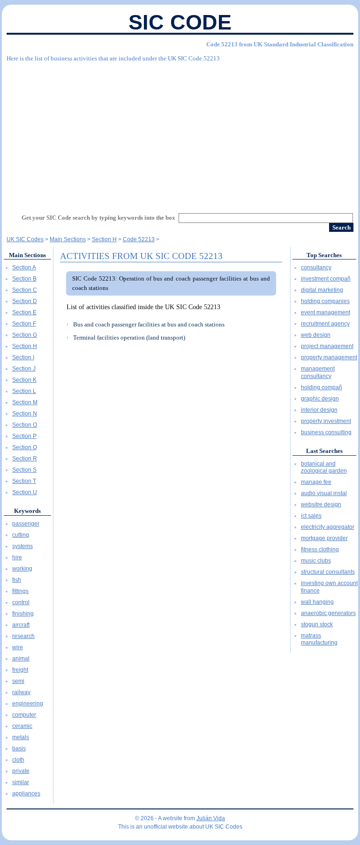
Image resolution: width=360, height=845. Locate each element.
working (22, 568)
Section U (24, 492)
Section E (24, 312)
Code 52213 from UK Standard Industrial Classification (279, 44)
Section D (24, 301)
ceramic (22, 726)
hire (17, 557)
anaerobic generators (328, 613)
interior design (319, 410)
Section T (24, 481)
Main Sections (27, 255)
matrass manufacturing (319, 639)
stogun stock (317, 624)
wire (17, 647)
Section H (24, 346)
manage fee (316, 482)
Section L (24, 391)
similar (20, 782)
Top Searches (324, 255)
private (21, 771)
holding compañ (321, 387)
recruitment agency (325, 323)
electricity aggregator (327, 527)
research (23, 636)
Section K (24, 380)
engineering (27, 703)
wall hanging (317, 602)
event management (325, 312)
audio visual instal (324, 493)
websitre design (321, 504)
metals (20, 737)
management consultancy (318, 372)
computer (24, 715)
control (21, 602)
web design (315, 335)
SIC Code (180, 22)
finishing (23, 613)
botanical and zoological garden (324, 467)
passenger (25, 523)
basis (19, 748)
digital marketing (322, 290)
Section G (24, 335)
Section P (24, 436)
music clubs (316, 560)
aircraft (21, 625)
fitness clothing (320, 549)
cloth (18, 759)
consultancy (316, 267)
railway (21, 692)
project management (327, 346)
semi (18, 681)
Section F (24, 323)
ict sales (311, 515)
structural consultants (328, 572)
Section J (24, 368)
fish (16, 580)
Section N (24, 413)
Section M (25, 402)
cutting (20, 535)
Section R (24, 458)
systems (22, 546)
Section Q (24, 447)
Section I (23, 357)
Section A (24, 267)
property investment (326, 421)
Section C (24, 290)
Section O (24, 425)
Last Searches (324, 450)
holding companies (325, 301)
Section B (24, 278)
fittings (20, 591)
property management (329, 357)
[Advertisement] (180, 133)
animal (21, 658)
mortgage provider (324, 538)
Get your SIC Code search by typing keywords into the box (98, 217)
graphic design (320, 398)
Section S (24, 470)
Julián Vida (210, 818)
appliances (26, 793)
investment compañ (326, 278)
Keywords (27, 510)
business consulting (326, 432)
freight (20, 670)
